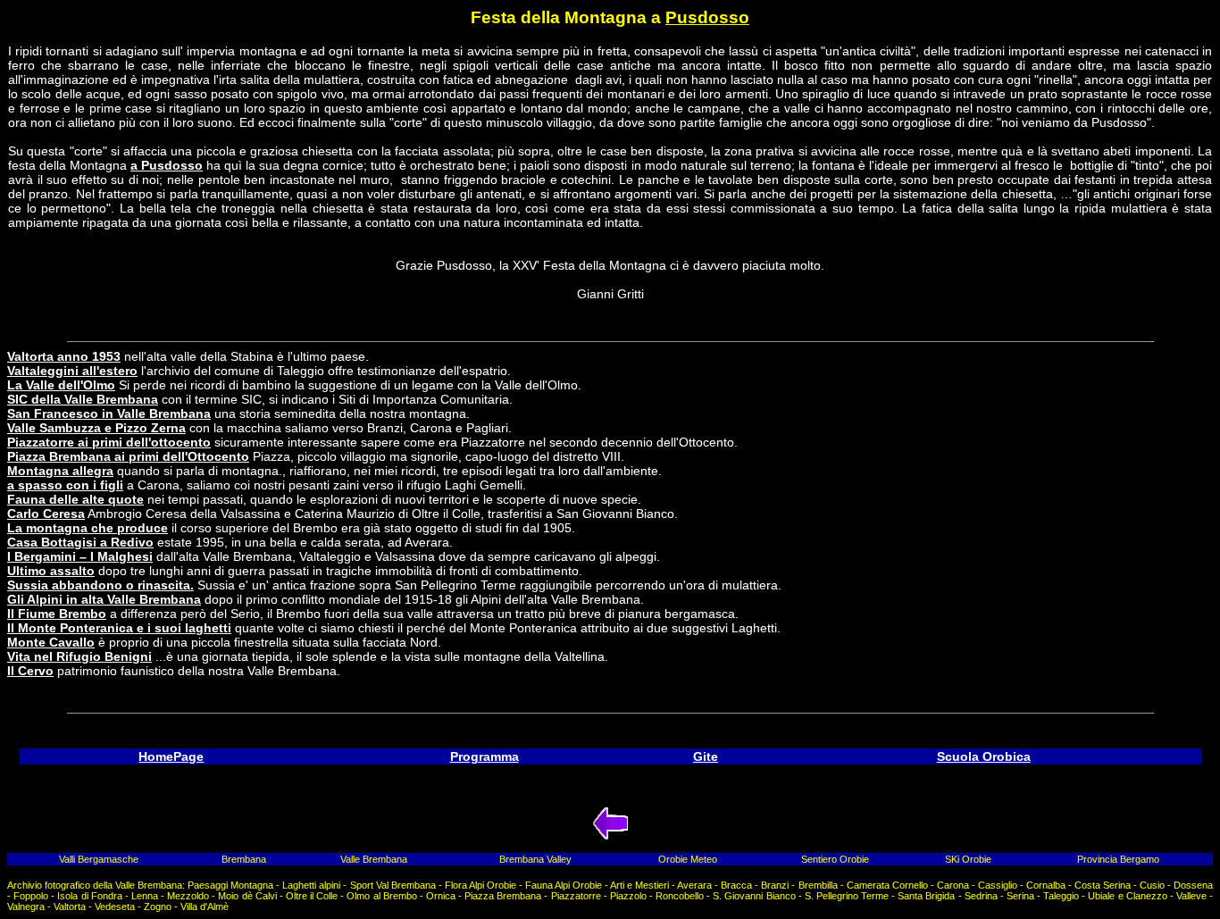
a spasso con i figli (65, 485)
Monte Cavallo (51, 642)
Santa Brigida (926, 895)
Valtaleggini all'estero (72, 370)
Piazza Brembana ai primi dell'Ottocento (128, 456)
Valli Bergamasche (98, 859)
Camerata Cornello (887, 885)
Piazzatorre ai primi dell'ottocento (109, 442)
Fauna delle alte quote (75, 499)
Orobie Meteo (687, 859)
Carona (953, 885)
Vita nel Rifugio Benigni (79, 656)
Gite (705, 756)
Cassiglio (997, 885)
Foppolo (30, 895)
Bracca (736, 885)
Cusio (1152, 885)
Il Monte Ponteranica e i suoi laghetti (119, 628)
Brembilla (818, 885)
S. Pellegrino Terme (847, 895)
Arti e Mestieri (639, 885)
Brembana (243, 859)
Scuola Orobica (984, 756)
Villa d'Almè (204, 906)
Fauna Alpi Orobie (563, 885)
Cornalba (1045, 885)
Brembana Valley (535, 859)
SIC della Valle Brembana (82, 399)
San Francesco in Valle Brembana (109, 413)
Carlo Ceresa (46, 513)
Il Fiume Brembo (56, 613)
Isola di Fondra (89, 895)
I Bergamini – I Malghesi (80, 556)
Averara (694, 885)
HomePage (171, 756)
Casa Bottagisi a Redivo (80, 542)
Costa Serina (1102, 885)
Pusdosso (707, 17)
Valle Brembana (373, 859)
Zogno (157, 906)
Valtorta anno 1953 (64, 356)
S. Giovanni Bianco (754, 895)
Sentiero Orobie (835, 859)
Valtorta (70, 906)
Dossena (1193, 885)
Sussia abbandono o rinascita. (100, 585)
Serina (1020, 895)
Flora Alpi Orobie (480, 885)
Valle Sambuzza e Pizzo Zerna (96, 428)
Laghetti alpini (311, 885)
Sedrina (981, 895)
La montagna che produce (87, 528)
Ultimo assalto (51, 571)
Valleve (1191, 895)
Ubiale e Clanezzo (1127, 895)
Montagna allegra (60, 471)
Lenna (144, 895)
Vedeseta (115, 906)
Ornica (440, 895)
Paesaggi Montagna (230, 885)
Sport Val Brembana (393, 885)
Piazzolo (628, 895)
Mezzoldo (188, 895)
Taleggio (1061, 895)
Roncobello (680, 895)
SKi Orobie (968, 859)
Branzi (775, 885)
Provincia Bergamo (1118, 859)
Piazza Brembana (502, 895)
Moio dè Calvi (247, 895)
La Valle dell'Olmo (61, 385)
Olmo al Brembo (381, 895)
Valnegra (26, 906)
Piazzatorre (576, 895)
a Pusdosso (166, 165)
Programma (484, 756)
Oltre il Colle (312, 895)
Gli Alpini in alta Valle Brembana (104, 599)
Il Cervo (30, 671)
